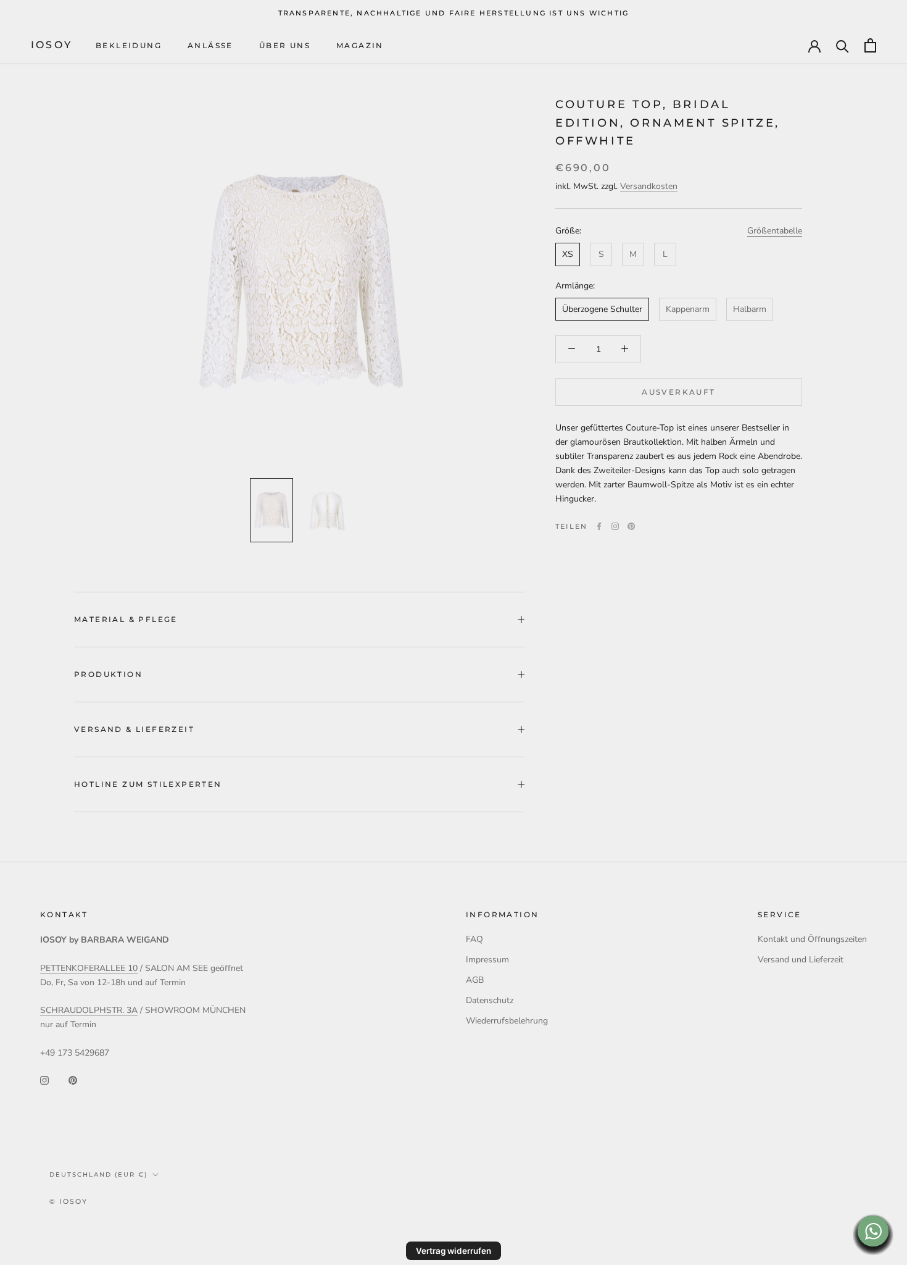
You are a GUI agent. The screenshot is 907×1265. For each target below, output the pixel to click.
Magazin (360, 45)
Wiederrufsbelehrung (507, 1021)
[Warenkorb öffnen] (870, 45)
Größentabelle (774, 231)
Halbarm (749, 308)
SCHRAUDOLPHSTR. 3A (89, 1010)
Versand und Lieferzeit (800, 959)
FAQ (474, 939)
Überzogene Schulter (602, 308)
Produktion (108, 674)
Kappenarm (688, 308)
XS (567, 254)
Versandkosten (648, 186)
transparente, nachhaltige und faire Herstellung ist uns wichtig (453, 13)
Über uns (284, 45)
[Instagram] (615, 526)
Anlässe (210, 45)
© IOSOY (68, 1201)
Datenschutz (489, 1000)
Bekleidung (129, 45)
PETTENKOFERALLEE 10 (89, 968)
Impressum (487, 959)
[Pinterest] (631, 526)
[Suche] (842, 45)
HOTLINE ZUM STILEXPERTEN (148, 784)
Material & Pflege (126, 619)
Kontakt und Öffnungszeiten (812, 939)
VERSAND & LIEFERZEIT (134, 729)
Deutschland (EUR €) (98, 1174)
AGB (475, 980)
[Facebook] (599, 526)
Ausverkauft (678, 392)
